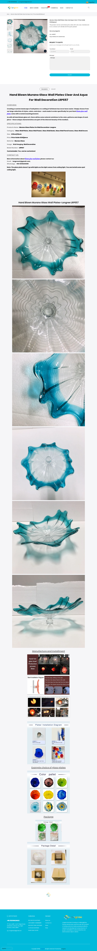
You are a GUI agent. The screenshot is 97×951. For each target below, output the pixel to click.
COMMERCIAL (54, 8)
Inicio (8, 14)
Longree (63, 949)
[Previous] (16, 36)
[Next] (45, 36)
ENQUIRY (70, 75)
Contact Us (48, 923)
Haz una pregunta (55, 31)
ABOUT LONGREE (34, 8)
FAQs (46, 928)
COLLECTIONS (45, 7)
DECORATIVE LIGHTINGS (34, 920)
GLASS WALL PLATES (33, 930)
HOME (25, 8)
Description (44, 89)
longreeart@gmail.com (26, 1)
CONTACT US (69, 8)
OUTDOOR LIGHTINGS (33, 928)
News (46, 925)
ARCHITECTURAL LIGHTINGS (35, 925)
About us (47, 920)
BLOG (61, 8)
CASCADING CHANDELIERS (34, 923)
